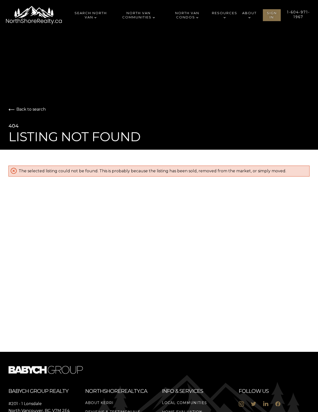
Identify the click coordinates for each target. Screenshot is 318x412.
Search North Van (91, 15)
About (249, 13)
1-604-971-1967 (298, 14)
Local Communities (184, 403)
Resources (224, 13)
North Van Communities (137, 15)
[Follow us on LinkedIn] (265, 404)
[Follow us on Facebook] (277, 404)
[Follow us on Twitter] (253, 404)
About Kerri (99, 403)
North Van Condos (187, 15)
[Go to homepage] (39, 15)
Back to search (31, 109)
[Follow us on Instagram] (241, 404)
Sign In (272, 15)
